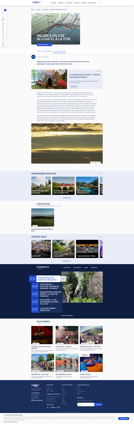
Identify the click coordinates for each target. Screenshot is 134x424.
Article (39, 51)
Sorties (38, 9)
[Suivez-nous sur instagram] (50, 407)
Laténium (61, 110)
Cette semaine (77, 267)
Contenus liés (47, 51)
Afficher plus (67, 198)
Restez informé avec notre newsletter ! (85, 400)
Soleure (63, 400)
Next (99, 164)
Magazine (79, 393)
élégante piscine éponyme (57, 106)
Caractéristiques (43, 44)
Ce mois (86, 267)
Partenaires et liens (81, 391)
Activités (53, 2)
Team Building (45, 9)
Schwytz (63, 402)
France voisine (65, 403)
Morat (79, 96)
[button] (60, 422)
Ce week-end (67, 267)
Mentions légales (50, 391)
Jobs (78, 394)
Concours (83, 2)
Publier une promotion (51, 401)
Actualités (76, 2)
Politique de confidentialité (18, 419)
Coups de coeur (92, 2)
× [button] (132, 414)
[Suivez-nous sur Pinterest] (59, 407)
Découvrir (73, 86)
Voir (63, 279)
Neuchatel (64, 394)
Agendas (61, 2)
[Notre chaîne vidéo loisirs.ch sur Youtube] (53, 407)
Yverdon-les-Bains (72, 96)
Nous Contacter (50, 389)
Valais (63, 389)
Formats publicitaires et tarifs (53, 396)
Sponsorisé (98, 71)
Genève (63, 391)
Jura (63, 396)
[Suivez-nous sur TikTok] (56, 407)
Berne (63, 398)
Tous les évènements (67, 315)
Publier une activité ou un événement (51, 399)
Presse (78, 389)
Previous (92, 164)
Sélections (69, 2)
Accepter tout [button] (124, 418)
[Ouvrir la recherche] (100, 2)
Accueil (33, 9)
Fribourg (63, 393)
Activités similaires (59, 51)
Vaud (63, 387)
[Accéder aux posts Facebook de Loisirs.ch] (48, 407)
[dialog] (67, 418)
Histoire (78, 387)
